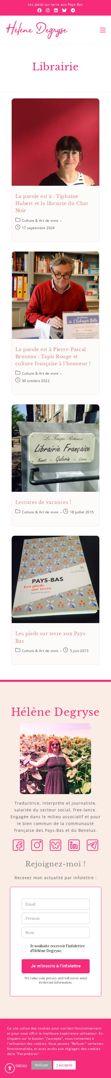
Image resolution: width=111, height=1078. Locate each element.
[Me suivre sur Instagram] (37, 844)
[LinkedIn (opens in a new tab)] (57, 10)
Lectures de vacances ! (43, 502)
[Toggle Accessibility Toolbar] (9, 1068)
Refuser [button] (41, 1065)
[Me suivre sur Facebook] (18, 844)
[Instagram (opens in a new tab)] (48, 10)
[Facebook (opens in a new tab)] (40, 10)
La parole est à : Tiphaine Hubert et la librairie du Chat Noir (51, 203)
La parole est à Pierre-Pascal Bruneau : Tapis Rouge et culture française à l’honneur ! (53, 356)
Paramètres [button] (17, 1065)
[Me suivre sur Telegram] (92, 844)
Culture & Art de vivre (40, 220)
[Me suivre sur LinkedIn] (74, 844)
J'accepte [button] (65, 1065)
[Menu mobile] (103, 30)
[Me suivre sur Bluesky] (55, 844)
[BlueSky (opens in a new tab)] (65, 10)
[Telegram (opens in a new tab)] (72, 10)
